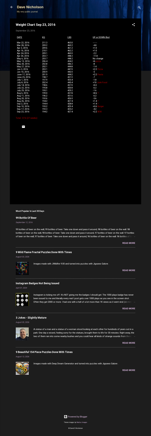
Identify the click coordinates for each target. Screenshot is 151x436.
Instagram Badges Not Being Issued (37, 283)
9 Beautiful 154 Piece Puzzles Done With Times (44, 352)
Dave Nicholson (30, 7)
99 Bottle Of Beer (26, 217)
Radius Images (82, 422)
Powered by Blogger (77, 416)
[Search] (139, 8)
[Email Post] (23, 127)
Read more (128, 243)
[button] (133, 25)
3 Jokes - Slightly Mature (31, 317)
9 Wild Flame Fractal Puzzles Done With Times (44, 252)
